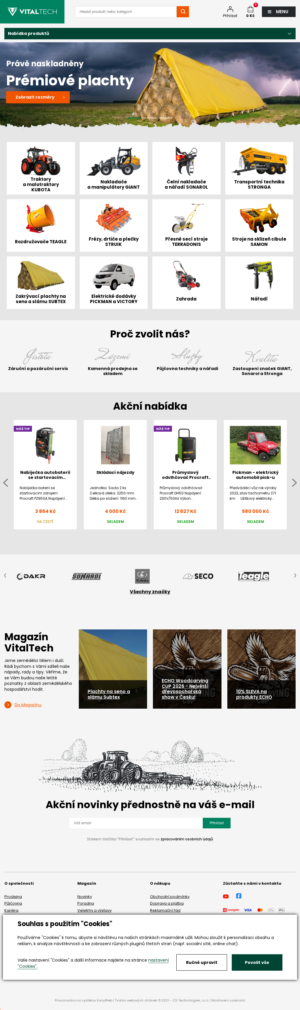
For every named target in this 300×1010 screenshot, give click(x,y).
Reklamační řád (165, 910)
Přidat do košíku (115, 534)
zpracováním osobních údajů (187, 839)
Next (294, 483)
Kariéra (11, 910)
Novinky (84, 896)
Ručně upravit (201, 962)
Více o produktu (45, 534)
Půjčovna (13, 903)
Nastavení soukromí (228, 1000)
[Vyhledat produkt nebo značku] (183, 11)
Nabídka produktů (28, 33)
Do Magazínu (28, 705)
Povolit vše (257, 962)
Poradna (85, 903)
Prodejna (13, 896)
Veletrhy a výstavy (94, 910)
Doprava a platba (167, 903)
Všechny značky (150, 591)
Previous (5, 483)
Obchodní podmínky (170, 896)
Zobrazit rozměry (39, 97)
